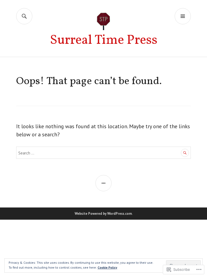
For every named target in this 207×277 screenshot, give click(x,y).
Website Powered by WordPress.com (103, 213)
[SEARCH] (24, 16)
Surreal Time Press (103, 40)
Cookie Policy (107, 267)
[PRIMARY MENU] (183, 16)
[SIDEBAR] (103, 183)
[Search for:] (103, 152)
